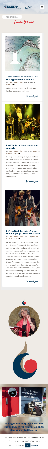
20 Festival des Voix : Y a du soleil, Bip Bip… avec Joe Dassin (23, 232)
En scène (36, 151)
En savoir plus (32, 96)
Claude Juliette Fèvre (16, 82)
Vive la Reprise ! (11, 153)
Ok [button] (27, 445)
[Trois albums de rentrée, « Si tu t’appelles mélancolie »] (22, 53)
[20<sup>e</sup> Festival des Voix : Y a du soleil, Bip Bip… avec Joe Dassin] (22, 208)
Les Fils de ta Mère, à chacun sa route (22, 146)
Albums (8, 85)
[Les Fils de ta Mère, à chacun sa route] (22, 122)
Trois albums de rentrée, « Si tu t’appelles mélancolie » (22, 78)
